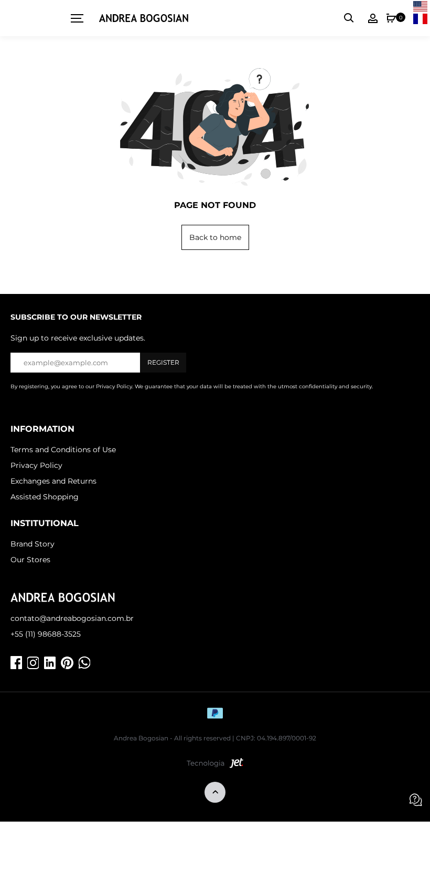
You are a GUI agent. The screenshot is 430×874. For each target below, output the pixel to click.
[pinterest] (67, 663)
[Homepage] (143, 18)
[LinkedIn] (50, 663)
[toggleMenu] (73, 18)
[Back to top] (215, 793)
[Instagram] (33, 663)
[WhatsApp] (84, 663)
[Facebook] (16, 663)
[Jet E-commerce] (215, 765)
